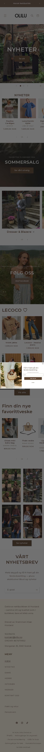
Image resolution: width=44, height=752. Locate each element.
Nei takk (33, 382)
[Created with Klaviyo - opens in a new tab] (22, 389)
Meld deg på (33, 378)
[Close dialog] (43, 363)
